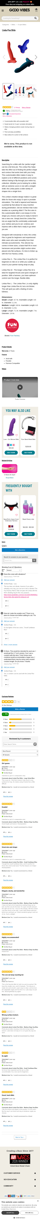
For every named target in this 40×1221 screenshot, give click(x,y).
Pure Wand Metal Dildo (28, 439)
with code (20, 2)
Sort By (3, 570)
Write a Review (26, 107)
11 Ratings (17, 107)
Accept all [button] (10, 1212)
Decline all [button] (29, 1212)
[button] (2, 10)
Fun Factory (15, 335)
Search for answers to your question (16, 557)
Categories (5, 24)
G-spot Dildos (22, 24)
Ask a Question (7, 116)
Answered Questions (15, 114)
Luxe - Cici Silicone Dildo (11, 439)
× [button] (38, 1201)
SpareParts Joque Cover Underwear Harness (11, 520)
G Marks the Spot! (9, 475)
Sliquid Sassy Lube (28, 519)
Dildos (13, 24)
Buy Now (11, 453)
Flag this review (8, 796)
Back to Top (19, 1137)
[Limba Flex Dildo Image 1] (20, 57)
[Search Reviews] (35, 744)
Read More (9, 478)
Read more (13, 1209)
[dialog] (20, 1210)
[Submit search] (34, 560)
